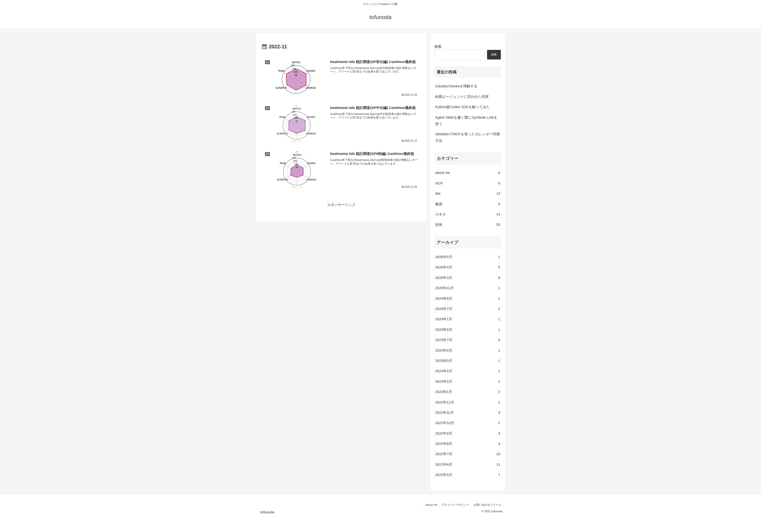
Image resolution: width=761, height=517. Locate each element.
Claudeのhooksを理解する (456, 86)
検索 (438, 47)
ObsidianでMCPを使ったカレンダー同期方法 (467, 137)
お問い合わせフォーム (487, 504)
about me (431, 504)
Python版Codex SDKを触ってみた (462, 107)
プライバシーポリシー (455, 504)
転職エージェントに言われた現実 (462, 97)
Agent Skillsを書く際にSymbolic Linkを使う (466, 120)
